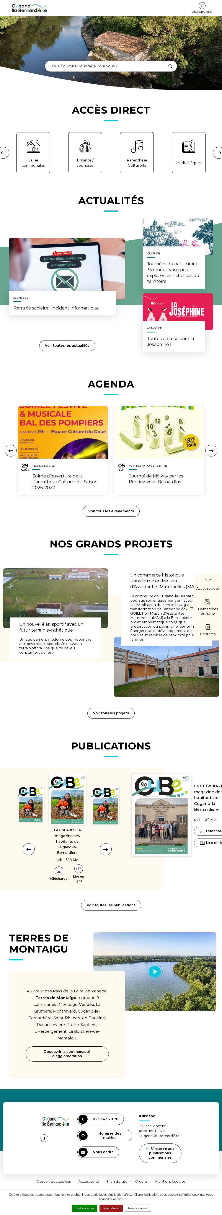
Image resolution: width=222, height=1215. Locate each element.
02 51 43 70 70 (105, 1119)
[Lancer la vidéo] (154, 971)
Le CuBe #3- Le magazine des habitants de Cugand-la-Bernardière (67, 841)
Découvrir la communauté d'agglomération (67, 1054)
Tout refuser (111, 1208)
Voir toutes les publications (111, 905)
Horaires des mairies (109, 1135)
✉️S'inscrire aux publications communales (160, 1153)
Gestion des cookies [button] (54, 1181)
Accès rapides (202, 11)
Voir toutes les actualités (67, 346)
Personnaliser (138, 1208)
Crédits (141, 1181)
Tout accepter (84, 1208)
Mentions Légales (170, 1181)
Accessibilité (88, 1181)
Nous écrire (104, 1154)
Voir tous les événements (111, 511)
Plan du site (117, 1181)
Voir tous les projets (111, 713)
